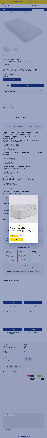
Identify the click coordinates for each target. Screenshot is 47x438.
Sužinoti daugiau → (16, 240)
